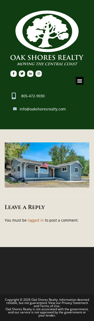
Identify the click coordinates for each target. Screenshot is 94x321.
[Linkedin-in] (30, 74)
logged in (36, 220)
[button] (80, 81)
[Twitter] (22, 74)
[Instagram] (39, 74)
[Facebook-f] (13, 74)
